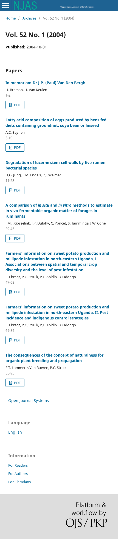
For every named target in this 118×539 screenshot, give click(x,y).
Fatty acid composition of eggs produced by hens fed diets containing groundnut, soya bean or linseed (55, 122)
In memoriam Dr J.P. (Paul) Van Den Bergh (45, 82)
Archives (29, 18)
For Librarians (19, 481)
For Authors (18, 473)
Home (10, 18)
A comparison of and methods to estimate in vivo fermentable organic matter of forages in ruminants (59, 211)
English (15, 432)
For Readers (18, 465)
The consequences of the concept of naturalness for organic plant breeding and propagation (54, 357)
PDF (17, 104)
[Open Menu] (5, 5)
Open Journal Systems (28, 400)
